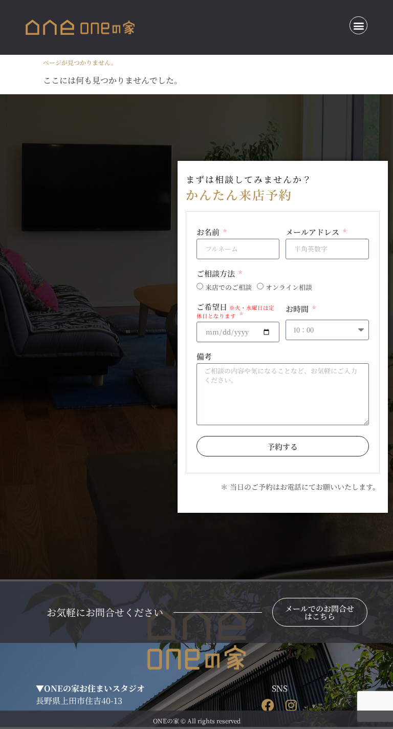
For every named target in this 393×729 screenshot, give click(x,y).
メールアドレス (313, 232)
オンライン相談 (289, 288)
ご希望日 (235, 311)
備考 (204, 357)
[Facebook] (267, 705)
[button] (358, 25)
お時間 (298, 309)
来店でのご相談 (228, 288)
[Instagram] (290, 705)
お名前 (209, 232)
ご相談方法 (216, 274)
